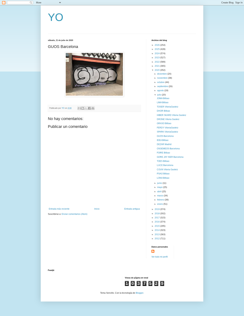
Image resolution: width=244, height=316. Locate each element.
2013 (157, 234)
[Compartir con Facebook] (89, 108)
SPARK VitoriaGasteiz (167, 132)
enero (160, 204)
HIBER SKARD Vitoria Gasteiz (171, 115)
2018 (157, 213)
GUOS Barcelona (165, 136)
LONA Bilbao (163, 178)
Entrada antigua (132, 209)
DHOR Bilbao (163, 111)
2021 (157, 66)
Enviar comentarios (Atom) (74, 214)
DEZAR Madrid (164, 144)
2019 (157, 209)
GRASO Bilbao (164, 123)
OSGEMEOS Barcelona (168, 148)
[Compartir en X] (86, 108)
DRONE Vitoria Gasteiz (168, 119)
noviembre (162, 78)
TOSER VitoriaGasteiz (167, 107)
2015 (157, 226)
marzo (160, 195)
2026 (157, 45)
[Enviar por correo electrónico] (79, 108)
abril (159, 191)
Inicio (96, 209)
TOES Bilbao (163, 161)
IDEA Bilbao (162, 140)
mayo (160, 187)
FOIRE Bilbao (163, 152)
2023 (157, 57)
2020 (157, 70)
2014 (157, 230)
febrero (161, 200)
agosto (160, 90)
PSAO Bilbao (163, 173)
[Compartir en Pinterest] (93, 108)
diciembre (162, 74)
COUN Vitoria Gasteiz (167, 169)
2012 (157, 238)
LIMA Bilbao (162, 102)
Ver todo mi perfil (159, 257)
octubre (161, 82)
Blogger (139, 293)
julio (159, 95)
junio (160, 183)
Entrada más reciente (59, 209)
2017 (157, 217)
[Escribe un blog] (82, 108)
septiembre (163, 86)
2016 (157, 222)
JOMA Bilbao (163, 98)
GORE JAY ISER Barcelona (170, 157)
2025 (157, 49)
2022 (157, 62)
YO (55, 17)
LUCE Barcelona (165, 165)
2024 (157, 53)
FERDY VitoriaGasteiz (167, 127)
